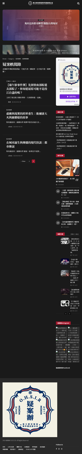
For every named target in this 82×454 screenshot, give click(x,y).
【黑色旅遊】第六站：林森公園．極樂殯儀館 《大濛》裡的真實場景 (70, 203)
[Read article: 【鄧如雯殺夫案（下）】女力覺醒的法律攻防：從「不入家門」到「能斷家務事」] (65, 241)
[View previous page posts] (65, 313)
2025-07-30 (44, 29)
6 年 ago (74, 285)
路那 (9, 102)
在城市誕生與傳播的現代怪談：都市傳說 (26, 144)
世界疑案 (34, 447)
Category (11, 59)
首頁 (4, 447)
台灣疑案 (26, 447)
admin (38, 29)
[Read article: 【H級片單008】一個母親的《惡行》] (65, 261)
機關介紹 (19, 447)
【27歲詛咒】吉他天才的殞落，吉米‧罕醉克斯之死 (74, 304)
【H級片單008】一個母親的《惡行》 (74, 261)
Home (4, 59)
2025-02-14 (18, 126)
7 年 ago (74, 255)
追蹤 (68, 345)
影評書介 (12, 449)
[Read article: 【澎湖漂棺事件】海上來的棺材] (65, 292)
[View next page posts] (69, 313)
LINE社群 (11, 447)
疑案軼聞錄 (25, 59)
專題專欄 (5, 449)
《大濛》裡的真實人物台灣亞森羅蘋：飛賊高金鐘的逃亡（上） (70, 192)
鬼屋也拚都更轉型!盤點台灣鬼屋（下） (41, 25)
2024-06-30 (17, 102)
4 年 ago (74, 267)
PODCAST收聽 (30, 449)
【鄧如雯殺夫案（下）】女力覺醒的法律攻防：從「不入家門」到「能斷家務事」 (74, 245)
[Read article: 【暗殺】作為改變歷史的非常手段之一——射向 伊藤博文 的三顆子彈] (65, 273)
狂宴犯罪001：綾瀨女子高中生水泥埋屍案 (69, 214)
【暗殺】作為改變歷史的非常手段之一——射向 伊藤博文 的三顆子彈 (74, 276)
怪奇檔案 (41, 20)
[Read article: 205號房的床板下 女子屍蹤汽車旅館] (67, 167)
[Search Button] (78, 3)
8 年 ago (74, 297)
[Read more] (46, 102)
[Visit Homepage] (41, 3)
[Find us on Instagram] (59, 449)
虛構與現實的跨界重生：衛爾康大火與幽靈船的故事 (26, 115)
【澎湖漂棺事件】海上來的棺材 (74, 292)
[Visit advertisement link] (41, 51)
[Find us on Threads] (61, 449)
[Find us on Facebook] (56, 449)
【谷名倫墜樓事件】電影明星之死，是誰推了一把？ (70, 223)
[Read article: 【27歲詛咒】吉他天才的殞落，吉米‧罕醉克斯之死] (65, 303)
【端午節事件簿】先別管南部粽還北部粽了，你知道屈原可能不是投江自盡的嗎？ (26, 89)
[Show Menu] (4, 3)
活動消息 (20, 449)
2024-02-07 (19, 156)
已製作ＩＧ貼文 (11, 81)
